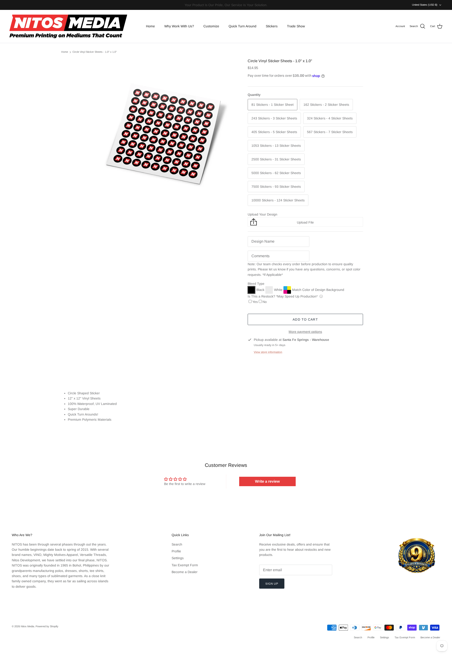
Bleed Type (256, 283)
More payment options (305, 332)
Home (150, 26)
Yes (255, 302)
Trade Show (296, 26)
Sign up (271, 583)
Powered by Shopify (47, 626)
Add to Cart (305, 319)
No (264, 302)
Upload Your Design (262, 214)
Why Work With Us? (179, 26)
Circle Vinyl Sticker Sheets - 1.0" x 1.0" (95, 52)
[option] (163, 133)
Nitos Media (27, 626)
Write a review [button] (267, 481)
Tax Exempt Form (185, 565)
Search (177, 544)
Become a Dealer (185, 572)
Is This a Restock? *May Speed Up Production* (283, 296)
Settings (178, 558)
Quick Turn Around (242, 26)
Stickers (272, 26)
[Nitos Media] (68, 26)
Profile (176, 551)
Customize (211, 26)
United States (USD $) (424, 4)
